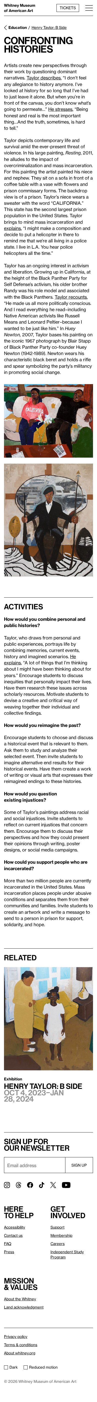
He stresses (60, 109)
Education (17, 27)
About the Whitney (20, 1299)
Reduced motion (43, 1367)
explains (12, 228)
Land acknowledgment (24, 1307)
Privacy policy (15, 1336)
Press (9, 1252)
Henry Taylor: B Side (49, 27)
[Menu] (89, 8)
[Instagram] (7, 1185)
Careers (57, 1243)
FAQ (7, 1243)
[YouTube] (66, 1185)
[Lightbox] (48, 421)
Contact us (13, 1235)
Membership (61, 1235)
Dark (13, 1367)
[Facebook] (30, 1185)
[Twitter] (53, 1185)
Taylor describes (44, 77)
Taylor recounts (71, 296)
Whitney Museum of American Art (19, 8)
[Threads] (18, 1185)
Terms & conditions (20, 1344)
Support (57, 1227)
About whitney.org (19, 1353)
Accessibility (14, 1227)
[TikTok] (41, 1185)
